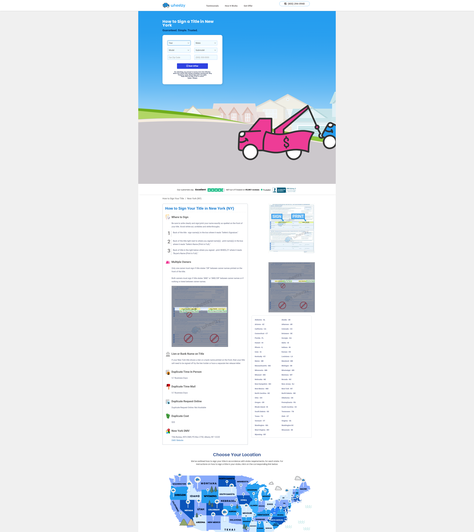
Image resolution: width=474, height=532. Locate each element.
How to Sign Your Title (173, 198)
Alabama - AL (260, 320)
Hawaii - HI (259, 343)
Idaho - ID (285, 343)
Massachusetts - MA (263, 366)
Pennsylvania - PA (289, 402)
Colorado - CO (287, 329)
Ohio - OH (258, 398)
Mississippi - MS (288, 370)
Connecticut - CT (261, 333)
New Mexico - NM (261, 389)
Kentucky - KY (260, 356)
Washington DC (288, 425)
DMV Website (177, 440)
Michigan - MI (287, 366)
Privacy (195, 78)
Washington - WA (261, 425)
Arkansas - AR (287, 324)
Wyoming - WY (260, 434)
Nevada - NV (286, 379)
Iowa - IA (258, 352)
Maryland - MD (287, 361)
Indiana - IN (286, 347)
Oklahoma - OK (287, 398)
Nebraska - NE (260, 379)
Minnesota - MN (261, 370)
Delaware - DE (287, 333)
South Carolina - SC (289, 407)
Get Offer (248, 6)
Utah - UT (285, 416)
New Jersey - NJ (288, 384)
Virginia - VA (286, 421)
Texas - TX (259, 416)
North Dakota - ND (289, 393)
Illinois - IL (259, 347)
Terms (190, 78)
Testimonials (212, 6)
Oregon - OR (259, 402)
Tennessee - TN (288, 411)
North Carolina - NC (262, 393)
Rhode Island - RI (261, 407)
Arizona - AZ (259, 324)
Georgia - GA (287, 338)
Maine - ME (259, 361)
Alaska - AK (286, 320)
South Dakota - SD (262, 411)
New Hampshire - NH (263, 384)
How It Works (231, 6)
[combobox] (179, 42)
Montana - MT (287, 375)
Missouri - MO (260, 375)
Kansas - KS (286, 352)
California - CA (260, 329)
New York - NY (287, 389)
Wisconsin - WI (287, 430)
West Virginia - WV (262, 430)
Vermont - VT (260, 421)
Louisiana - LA (287, 356)
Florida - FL (259, 338)
